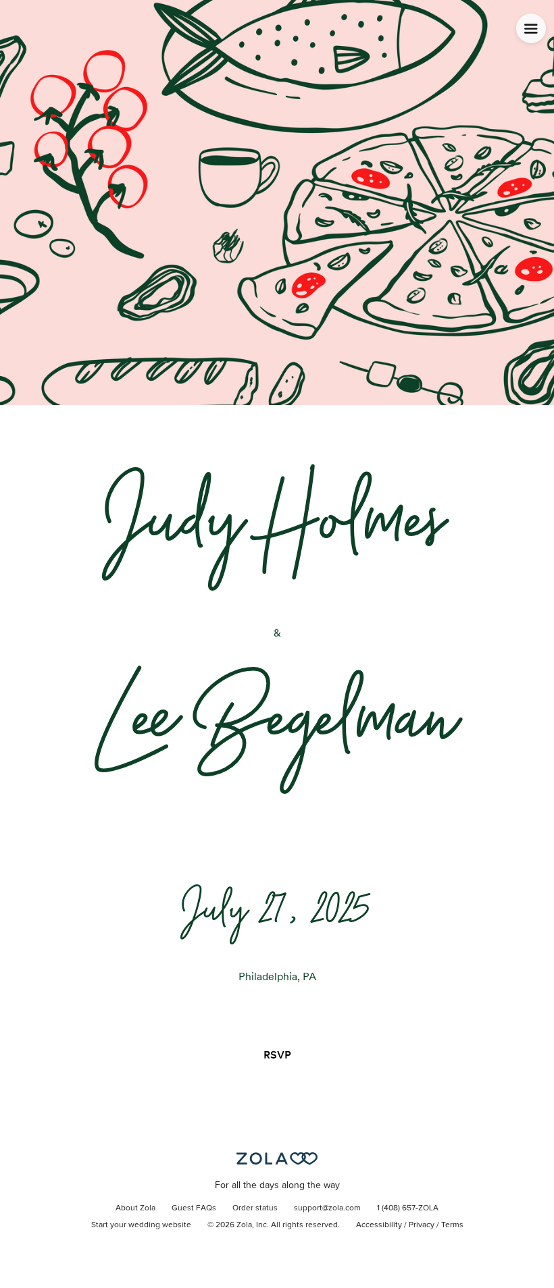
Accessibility (379, 1225)
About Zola (135, 1208)
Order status (255, 1208)
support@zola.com (327, 1208)
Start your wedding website (141, 1225)
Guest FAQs (194, 1208)
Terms (452, 1225)
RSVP (277, 1054)
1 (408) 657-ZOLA (407, 1208)
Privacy (421, 1225)
